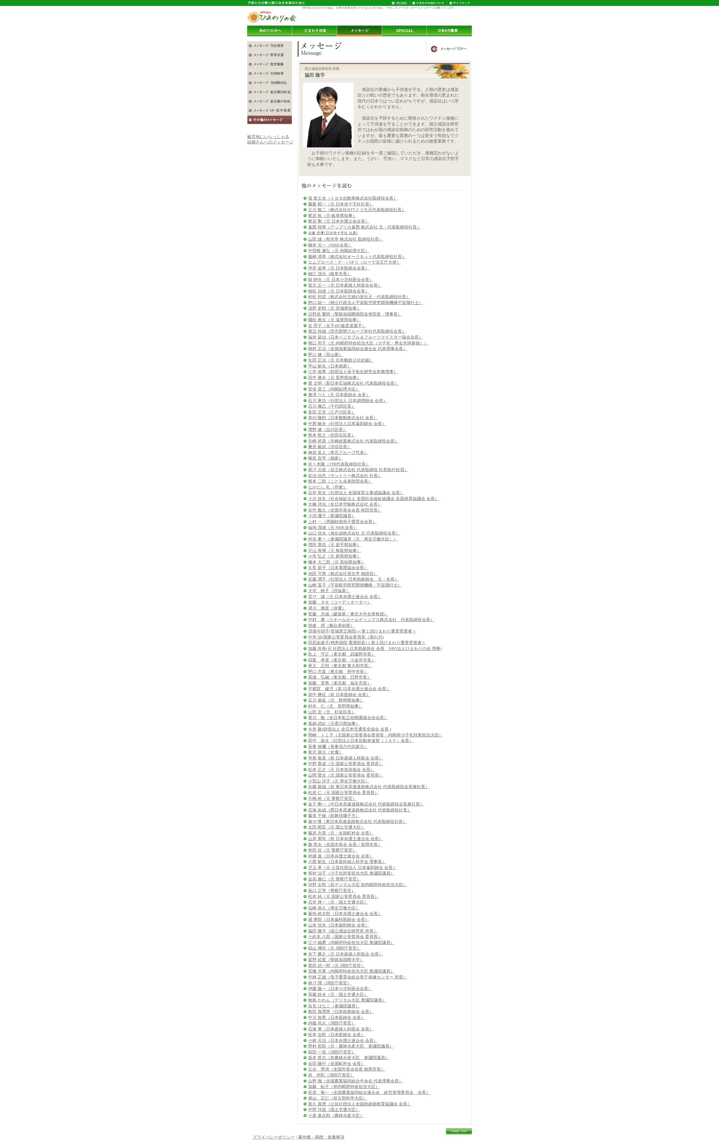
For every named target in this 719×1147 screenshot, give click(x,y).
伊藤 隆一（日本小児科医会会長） (340, 988)
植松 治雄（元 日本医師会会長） (338, 291)
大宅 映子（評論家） (329, 591)
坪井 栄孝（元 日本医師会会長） (338, 268)
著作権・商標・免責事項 (321, 1137)
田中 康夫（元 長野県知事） (334, 377)
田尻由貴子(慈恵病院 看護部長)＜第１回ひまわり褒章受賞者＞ (367, 642)
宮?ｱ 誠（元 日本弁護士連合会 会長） (345, 596)
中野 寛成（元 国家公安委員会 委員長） (345, 763)
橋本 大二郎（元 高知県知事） (336, 562)
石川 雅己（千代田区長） (332, 406)
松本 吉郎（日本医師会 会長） (336, 1034)
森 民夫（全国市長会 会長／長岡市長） (345, 844)
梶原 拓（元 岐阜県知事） (332, 215)
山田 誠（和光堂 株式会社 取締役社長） (345, 239)
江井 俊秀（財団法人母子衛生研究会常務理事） (353, 372)
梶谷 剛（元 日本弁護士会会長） (338, 221)
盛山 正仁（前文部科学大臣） (337, 1098)
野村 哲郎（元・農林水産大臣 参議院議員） (350, 1046)
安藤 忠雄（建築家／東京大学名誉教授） (348, 614)
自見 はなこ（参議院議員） (334, 1006)
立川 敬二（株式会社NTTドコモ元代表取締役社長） (357, 209)
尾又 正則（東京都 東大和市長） (340, 665)
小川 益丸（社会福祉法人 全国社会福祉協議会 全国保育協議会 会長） (373, 498)
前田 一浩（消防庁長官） (332, 1052)
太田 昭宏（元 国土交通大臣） (336, 827)
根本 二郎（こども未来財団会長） (340, 481)
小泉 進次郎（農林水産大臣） (336, 1115)
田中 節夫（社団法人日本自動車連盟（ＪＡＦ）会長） (360, 740)
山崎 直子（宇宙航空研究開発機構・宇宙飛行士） (355, 585)
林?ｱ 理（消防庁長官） (329, 983)
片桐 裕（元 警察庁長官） (332, 798)
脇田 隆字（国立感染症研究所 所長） (343, 931)
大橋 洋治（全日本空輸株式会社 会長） (345, 504)
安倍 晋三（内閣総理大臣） (334, 389)
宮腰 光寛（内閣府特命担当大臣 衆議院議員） (351, 971)
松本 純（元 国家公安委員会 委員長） (343, 896)
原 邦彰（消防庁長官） (331, 1075)
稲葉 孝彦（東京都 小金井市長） (342, 660)
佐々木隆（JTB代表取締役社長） (339, 464)
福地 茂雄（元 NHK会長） (333, 527)
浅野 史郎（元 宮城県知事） (334, 308)
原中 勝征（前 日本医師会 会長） (339, 694)
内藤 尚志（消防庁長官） (332, 1023)
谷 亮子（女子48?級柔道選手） (337, 325)
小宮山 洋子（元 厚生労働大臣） (338, 781)
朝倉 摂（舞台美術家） (331, 625)
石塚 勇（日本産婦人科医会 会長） (341, 1029)
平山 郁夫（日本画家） (329, 366)
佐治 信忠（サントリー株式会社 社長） (345, 475)
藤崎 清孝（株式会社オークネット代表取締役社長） (357, 256)
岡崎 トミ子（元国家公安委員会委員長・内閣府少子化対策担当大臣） (375, 735)
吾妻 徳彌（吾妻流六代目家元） (338, 746)
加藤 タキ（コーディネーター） (339, 602)
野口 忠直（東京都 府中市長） (338, 671)
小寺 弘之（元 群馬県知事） (334, 556)
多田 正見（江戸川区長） (332, 412)
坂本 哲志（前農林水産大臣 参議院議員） (348, 1057)
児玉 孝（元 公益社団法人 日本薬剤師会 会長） (352, 867)
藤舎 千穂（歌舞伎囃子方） (334, 815)
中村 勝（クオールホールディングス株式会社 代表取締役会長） (371, 619)
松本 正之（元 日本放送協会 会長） (341, 769)
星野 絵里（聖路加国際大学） (336, 959)
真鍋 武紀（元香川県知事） (334, 723)
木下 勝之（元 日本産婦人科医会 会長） (345, 954)
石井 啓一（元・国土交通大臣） (338, 902)
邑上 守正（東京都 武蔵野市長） (342, 654)
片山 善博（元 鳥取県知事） (334, 550)
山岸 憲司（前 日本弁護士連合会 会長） (345, 838)
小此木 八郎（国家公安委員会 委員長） (345, 936)
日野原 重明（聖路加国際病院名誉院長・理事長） (355, 314)
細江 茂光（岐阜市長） (329, 274)
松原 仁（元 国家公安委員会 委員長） (343, 792)
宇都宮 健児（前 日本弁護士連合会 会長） (349, 689)
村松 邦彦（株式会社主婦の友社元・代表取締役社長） (359, 297)
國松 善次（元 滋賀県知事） (334, 320)
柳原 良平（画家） (325, 458)
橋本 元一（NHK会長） (330, 245)
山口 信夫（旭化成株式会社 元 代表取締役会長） (354, 533)
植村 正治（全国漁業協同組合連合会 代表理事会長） (357, 348)
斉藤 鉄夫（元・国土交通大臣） (338, 994)
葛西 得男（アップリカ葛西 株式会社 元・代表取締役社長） (364, 227)
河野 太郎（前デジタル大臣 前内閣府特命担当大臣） (357, 885)
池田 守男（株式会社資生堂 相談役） (343, 573)
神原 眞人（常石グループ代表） (338, 452)
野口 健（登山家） (325, 354)
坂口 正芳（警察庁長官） (332, 890)
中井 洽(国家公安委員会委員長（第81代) (346, 637)
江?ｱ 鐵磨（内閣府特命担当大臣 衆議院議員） (351, 942)
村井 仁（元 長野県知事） (335, 706)
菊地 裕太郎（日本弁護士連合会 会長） (345, 913)
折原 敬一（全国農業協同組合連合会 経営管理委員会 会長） (369, 1092)
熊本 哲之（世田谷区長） (332, 435)
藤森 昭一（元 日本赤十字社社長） (341, 204)
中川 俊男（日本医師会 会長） (336, 1017)
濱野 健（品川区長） (327, 429)
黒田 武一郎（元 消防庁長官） (336, 965)
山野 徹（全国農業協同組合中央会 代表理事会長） (355, 1081)
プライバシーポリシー (274, 1137)
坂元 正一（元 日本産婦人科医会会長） (345, 285)
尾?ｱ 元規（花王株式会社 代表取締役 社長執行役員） (358, 470)
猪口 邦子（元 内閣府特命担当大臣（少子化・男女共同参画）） (368, 343)
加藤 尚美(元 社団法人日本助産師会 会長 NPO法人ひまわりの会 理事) (375, 648)
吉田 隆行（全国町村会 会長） (336, 1063)
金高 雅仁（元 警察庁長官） (334, 879)
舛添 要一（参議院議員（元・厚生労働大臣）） (353, 539)
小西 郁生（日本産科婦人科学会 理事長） (347, 861)
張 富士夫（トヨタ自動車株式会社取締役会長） (353, 198)
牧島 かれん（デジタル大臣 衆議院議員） (347, 1000)
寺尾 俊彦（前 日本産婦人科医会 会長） (345, 758)
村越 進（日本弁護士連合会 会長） (341, 856)
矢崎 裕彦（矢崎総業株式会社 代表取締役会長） (353, 441)
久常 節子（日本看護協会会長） (338, 567)
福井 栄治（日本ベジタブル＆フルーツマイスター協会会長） (365, 337)
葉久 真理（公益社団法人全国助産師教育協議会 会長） (359, 1104)
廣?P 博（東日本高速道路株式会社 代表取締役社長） (357, 821)
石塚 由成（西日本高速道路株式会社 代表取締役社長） (359, 810)
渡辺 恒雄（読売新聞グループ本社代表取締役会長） (357, 331)
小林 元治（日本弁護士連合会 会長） (343, 1040)
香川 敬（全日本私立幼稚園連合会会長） (348, 717)
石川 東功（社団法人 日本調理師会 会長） (347, 400)
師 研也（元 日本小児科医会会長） (341, 279)
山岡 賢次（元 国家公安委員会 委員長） (345, 775)
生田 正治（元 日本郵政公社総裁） (341, 360)
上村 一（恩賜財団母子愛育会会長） (342, 521)
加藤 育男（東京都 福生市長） (339, 683)
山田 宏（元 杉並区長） (332, 712)
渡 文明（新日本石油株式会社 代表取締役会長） (353, 383)
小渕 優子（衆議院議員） (332, 516)
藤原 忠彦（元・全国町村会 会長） (341, 833)
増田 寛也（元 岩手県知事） (334, 544)
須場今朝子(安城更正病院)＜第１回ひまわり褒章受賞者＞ (362, 631)
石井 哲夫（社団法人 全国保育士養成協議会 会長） (356, 493)
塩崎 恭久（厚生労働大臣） (334, 908)
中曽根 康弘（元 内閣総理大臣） (338, 250)
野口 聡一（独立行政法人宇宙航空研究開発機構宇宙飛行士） (365, 302)
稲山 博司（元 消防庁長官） (334, 948)
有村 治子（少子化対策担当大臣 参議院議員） (351, 873)
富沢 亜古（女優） (325, 752)
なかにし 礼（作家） (327, 487)
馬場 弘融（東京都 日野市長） (339, 677)
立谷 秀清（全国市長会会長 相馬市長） (346, 1069)
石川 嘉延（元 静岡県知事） (336, 700)
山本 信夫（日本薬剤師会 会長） (338, 925)
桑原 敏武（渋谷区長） (329, 446)
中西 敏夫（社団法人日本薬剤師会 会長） (347, 423)
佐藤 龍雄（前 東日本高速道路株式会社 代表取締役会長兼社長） (368, 787)
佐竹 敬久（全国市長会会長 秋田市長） (345, 510)
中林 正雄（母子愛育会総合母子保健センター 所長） (357, 977)
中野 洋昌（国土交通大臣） (334, 1109)
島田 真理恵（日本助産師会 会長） (341, 1011)
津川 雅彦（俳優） (327, 608)
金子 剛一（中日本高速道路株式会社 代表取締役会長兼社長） (366, 804)
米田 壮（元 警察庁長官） (332, 850)
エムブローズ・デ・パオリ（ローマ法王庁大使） (354, 262)
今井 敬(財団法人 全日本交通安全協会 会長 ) (349, 729)
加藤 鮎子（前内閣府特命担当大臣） (344, 1086)
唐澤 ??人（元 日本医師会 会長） (339, 395)
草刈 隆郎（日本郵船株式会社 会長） (343, 418)
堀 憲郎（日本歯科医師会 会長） (338, 919)
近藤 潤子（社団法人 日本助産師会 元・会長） (353, 579)
